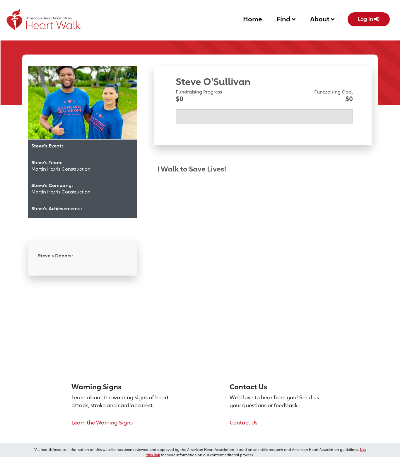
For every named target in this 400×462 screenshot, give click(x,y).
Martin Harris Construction (60, 169)
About (320, 19)
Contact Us (243, 422)
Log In (366, 19)
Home (252, 19)
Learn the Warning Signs (102, 422)
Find (284, 19)
